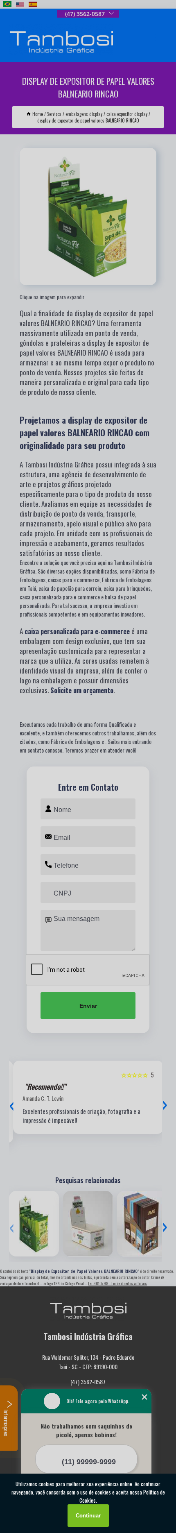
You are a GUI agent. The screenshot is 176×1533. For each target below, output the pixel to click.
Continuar (88, 1516)
